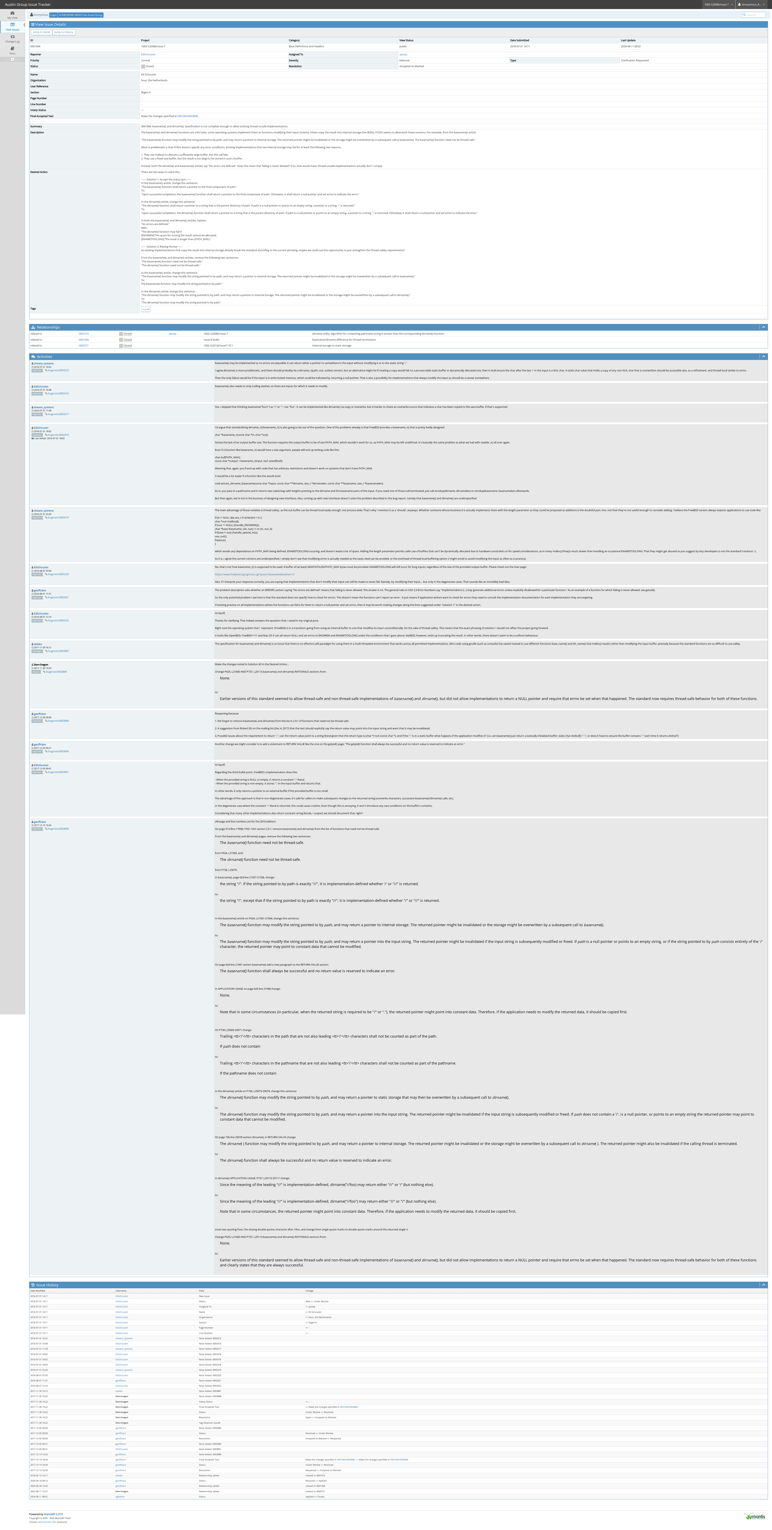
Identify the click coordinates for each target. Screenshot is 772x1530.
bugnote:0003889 (58, 720)
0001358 (84, 339)
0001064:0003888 (349, 1407)
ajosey (403, 54)
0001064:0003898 (188, 116)
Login (53, 15)
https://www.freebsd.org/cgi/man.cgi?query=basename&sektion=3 (254, 574)
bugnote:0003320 (58, 574)
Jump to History (63, 32)
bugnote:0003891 (58, 772)
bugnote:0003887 (58, 651)
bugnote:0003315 (58, 370)
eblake (38, 644)
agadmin (120, 1496)
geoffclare (40, 590)
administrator (45, 1521)
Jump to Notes (41, 32)
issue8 (146, 309)
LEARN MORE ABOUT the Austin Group (80, 15)
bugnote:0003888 (56, 671)
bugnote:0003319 (58, 517)
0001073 (84, 333)
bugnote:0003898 (58, 828)
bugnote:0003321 (58, 597)
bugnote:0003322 (58, 620)
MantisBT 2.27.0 (53, 1514)
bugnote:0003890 (58, 751)
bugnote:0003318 (58, 435)
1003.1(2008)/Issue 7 (717, 4)
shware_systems (44, 363)
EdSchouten (148, 54)
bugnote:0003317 (58, 414)
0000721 (84, 345)
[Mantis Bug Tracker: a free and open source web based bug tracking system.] (754, 1516)
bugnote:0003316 (58, 393)
